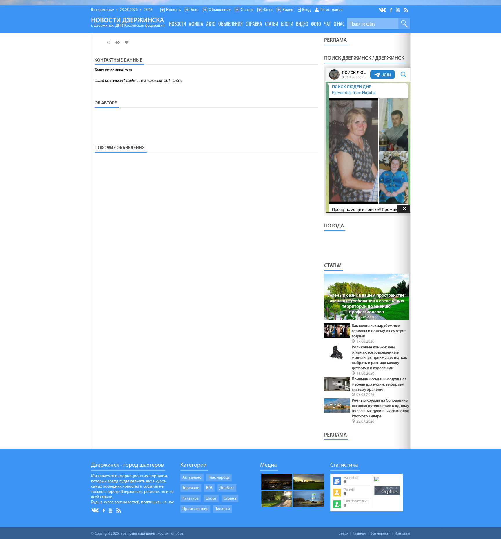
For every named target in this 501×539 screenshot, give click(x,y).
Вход (306, 10)
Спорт (211, 498)
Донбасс (226, 488)
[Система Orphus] (387, 495)
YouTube (398, 9)
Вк (382, 10)
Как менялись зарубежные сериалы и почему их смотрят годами (379, 331)
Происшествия (195, 509)
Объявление (220, 10)
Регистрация (331, 10)
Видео (287, 10)
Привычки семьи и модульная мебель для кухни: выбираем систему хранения (379, 384)
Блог (195, 10)
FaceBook (391, 9)
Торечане (190, 488)
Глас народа (219, 477)
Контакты (402, 534)
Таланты (222, 509)
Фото (268, 10)
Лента (407, 9)
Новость (173, 10)
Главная (359, 534)
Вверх (343, 534)
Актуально (192, 477)
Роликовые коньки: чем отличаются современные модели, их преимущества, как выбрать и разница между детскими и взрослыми (379, 357)
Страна (230, 498)
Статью (247, 10)
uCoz (179, 534)
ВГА (209, 488)
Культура (190, 498)
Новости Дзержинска (128, 22)
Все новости (380, 534)
